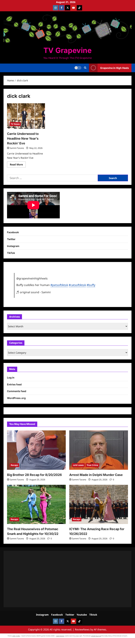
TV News (15, 124)
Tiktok (93, 614)
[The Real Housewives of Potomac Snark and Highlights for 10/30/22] (36, 504)
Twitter (11, 239)
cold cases (78, 465)
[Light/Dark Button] (77, 68)
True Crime (92, 465)
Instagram (13, 246)
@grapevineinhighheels (32, 278)
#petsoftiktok (59, 285)
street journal (96, 636)
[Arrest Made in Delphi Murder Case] (98, 450)
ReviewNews (82, 629)
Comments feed (16, 391)
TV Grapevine (67, 50)
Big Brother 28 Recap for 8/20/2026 (34, 475)
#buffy (91, 285)
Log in (10, 377)
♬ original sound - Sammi (33, 292)
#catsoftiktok (77, 285)
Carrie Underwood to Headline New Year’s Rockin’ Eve (23, 138)
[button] (85, 67)
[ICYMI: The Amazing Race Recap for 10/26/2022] (98, 504)
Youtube (82, 614)
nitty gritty (16, 636)
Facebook (13, 232)
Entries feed (14, 384)
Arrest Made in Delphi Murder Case (96, 475)
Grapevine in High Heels (114, 67)
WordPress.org (16, 398)
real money (60, 636)
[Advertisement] (67, 579)
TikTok (11, 252)
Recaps (14, 465)
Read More (18, 165)
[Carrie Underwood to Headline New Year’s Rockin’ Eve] (26, 116)
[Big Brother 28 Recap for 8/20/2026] (36, 450)
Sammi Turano (17, 148)
